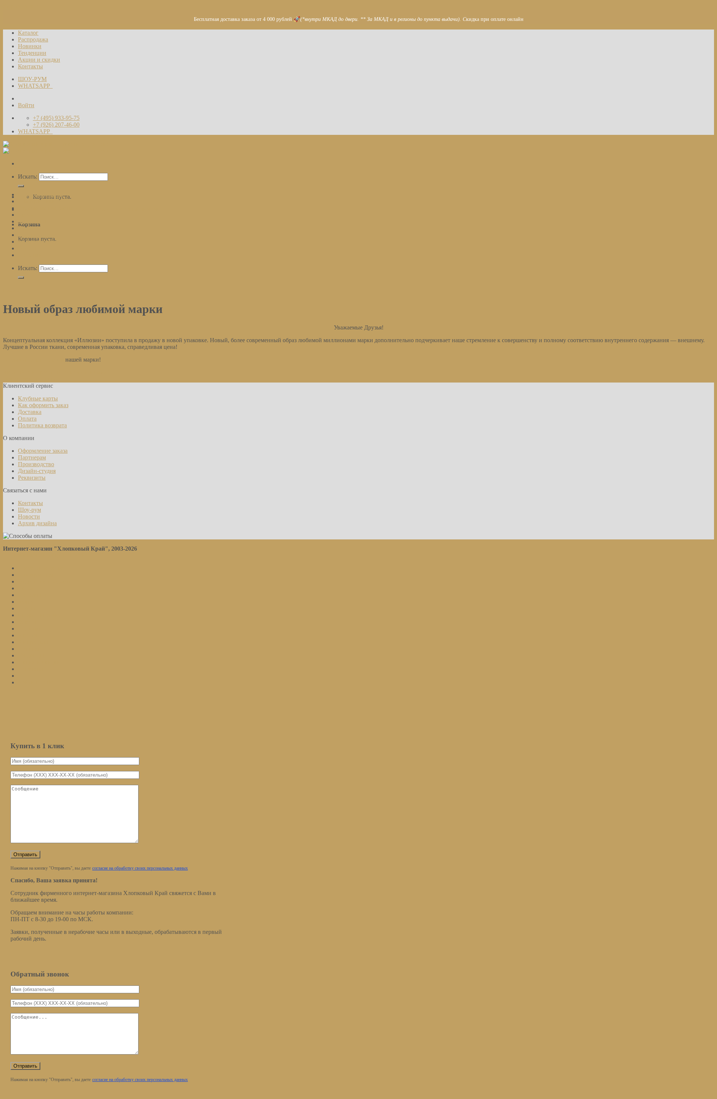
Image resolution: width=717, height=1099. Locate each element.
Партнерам (32, 457)
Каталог (28, 33)
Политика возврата (42, 425)
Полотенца (32, 221)
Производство (36, 464)
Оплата (27, 418)
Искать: (27, 176)
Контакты (30, 66)
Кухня (26, 228)
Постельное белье (40, 194)
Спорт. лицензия (39, 241)
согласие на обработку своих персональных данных (132, 724)
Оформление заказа (43, 451)
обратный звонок (136, 209)
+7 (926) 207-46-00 (90, 209)
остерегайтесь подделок (33, 359)
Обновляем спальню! (30, 379)
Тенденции (32, 53)
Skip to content (20, 6)
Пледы (26, 235)
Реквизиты (32, 477)
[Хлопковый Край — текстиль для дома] (56, 147)
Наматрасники (36, 201)
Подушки (30, 255)
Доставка (29, 412)
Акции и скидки (39, 59)
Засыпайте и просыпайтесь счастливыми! (56, 372)
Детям (26, 214)
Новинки (29, 46)
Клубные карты (38, 398)
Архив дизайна (37, 523)
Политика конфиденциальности (44, 555)
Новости (11, 290)
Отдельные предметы (45, 208)
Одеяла (27, 248)
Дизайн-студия (37, 471)
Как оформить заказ (43, 405)
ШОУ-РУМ (32, 79)
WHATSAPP (35, 86)
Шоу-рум (29, 510)
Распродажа (33, 39)
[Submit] (21, 186)
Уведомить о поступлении (330, 717)
